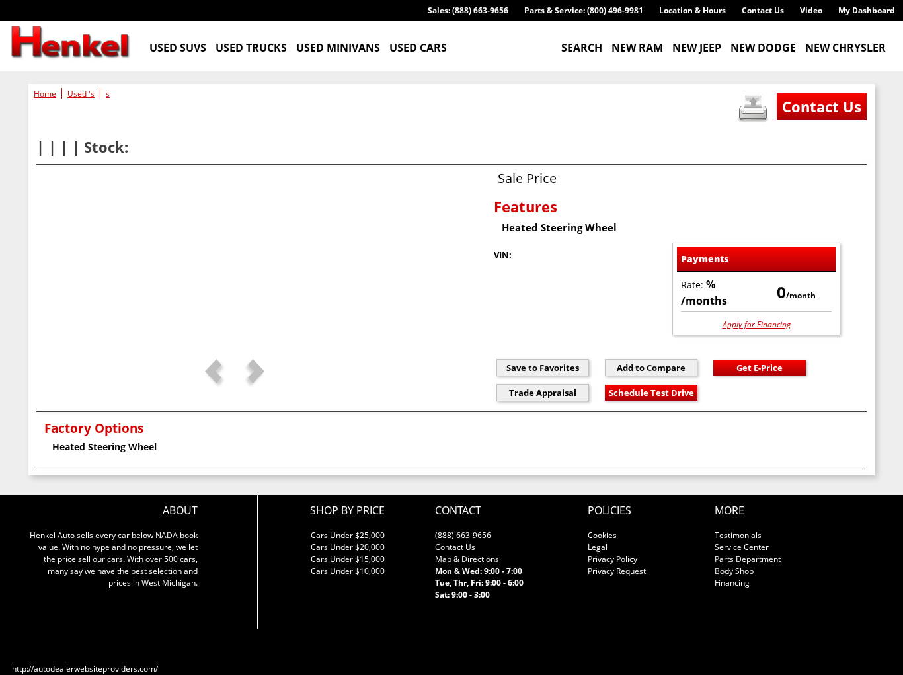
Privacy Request (617, 570)
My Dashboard (866, 10)
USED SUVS (177, 47)
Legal (598, 547)
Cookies (602, 535)
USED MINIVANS (338, 47)
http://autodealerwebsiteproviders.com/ (85, 668)
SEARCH (581, 47)
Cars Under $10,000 (348, 570)
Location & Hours (692, 10)
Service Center (742, 547)
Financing (732, 582)
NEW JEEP (696, 47)
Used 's (81, 93)
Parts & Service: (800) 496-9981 (583, 10)
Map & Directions (467, 559)
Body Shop (734, 570)
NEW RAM (637, 47)
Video (811, 10)
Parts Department (748, 559)
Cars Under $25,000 (348, 535)
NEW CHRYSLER (845, 47)
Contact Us (763, 10)
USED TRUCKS (251, 47)
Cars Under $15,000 (348, 559)
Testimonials (738, 535)
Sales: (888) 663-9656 (468, 10)
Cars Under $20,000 (348, 547)
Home (45, 93)
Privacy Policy (612, 559)
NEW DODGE (763, 47)
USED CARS (418, 47)
